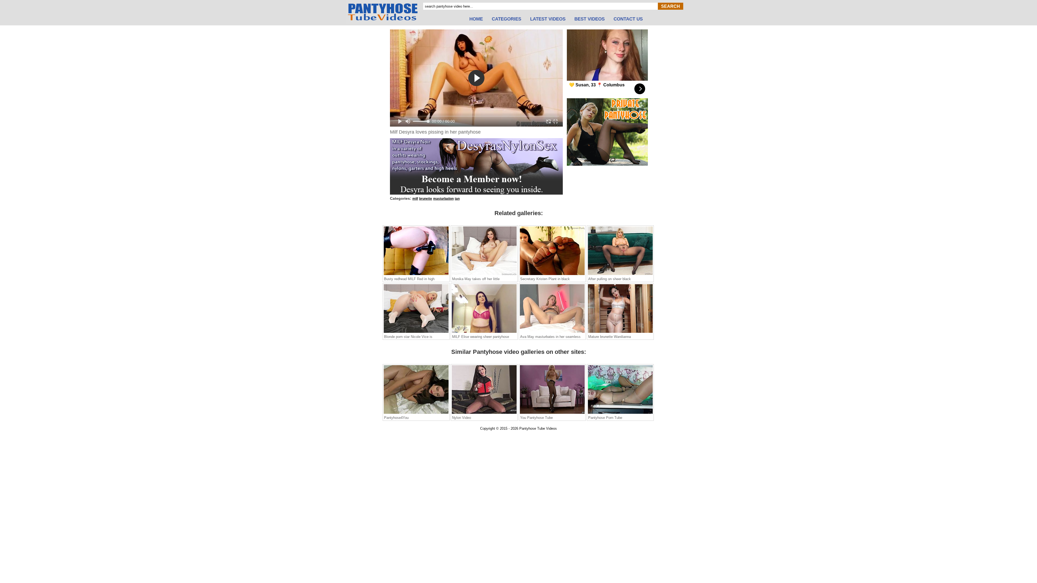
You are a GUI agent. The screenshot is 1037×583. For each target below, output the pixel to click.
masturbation (443, 199)
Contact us (628, 19)
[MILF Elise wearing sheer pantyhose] (484, 332)
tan (457, 199)
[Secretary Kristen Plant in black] (552, 275)
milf (415, 199)
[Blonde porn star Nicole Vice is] (416, 332)
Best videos (589, 19)
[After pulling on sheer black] (620, 275)
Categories (506, 19)
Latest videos (547, 19)
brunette (425, 199)
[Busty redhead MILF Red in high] (416, 275)
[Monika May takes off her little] (484, 275)
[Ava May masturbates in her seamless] (552, 332)
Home (476, 19)
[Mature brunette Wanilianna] (620, 332)
